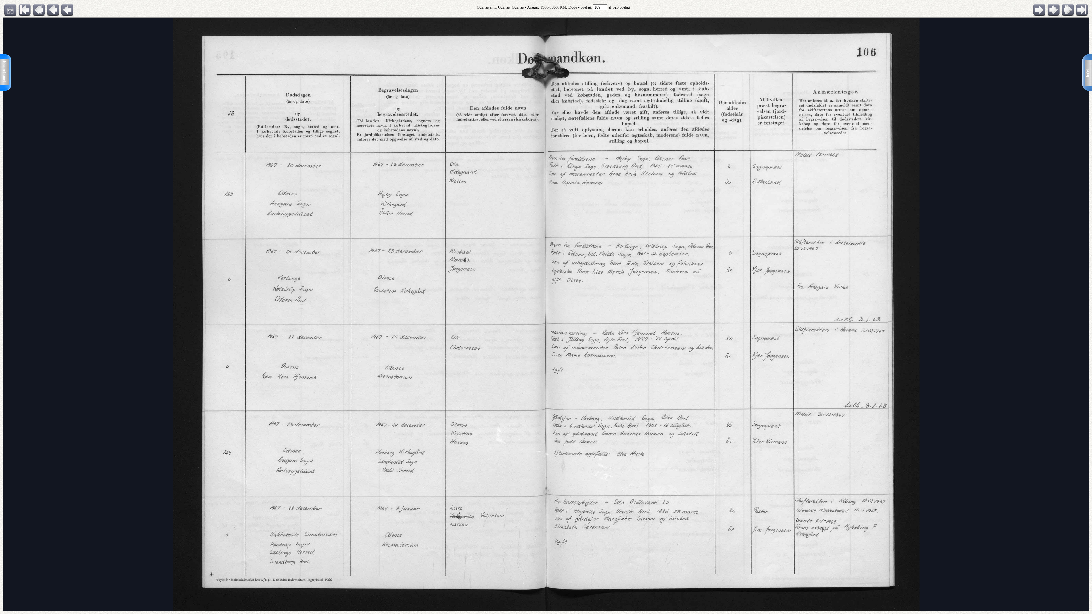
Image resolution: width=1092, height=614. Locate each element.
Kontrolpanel (4, 71)
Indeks (1088, 72)
